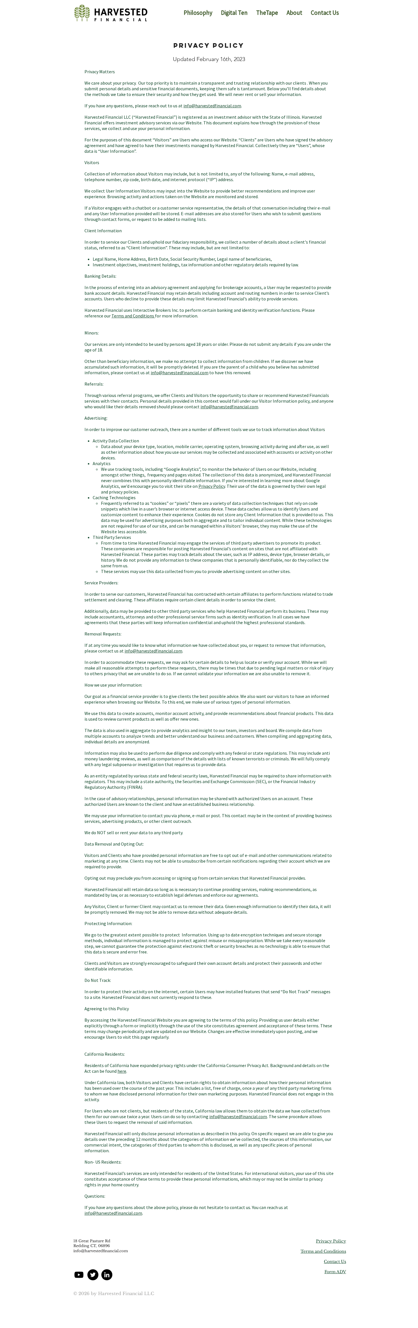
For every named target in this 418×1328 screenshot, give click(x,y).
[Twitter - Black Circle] (92, 1274)
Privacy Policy (211, 486)
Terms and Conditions (133, 316)
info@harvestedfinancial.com (212, 105)
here (121, 1071)
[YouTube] (78, 1274)
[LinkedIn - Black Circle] (106, 1274)
